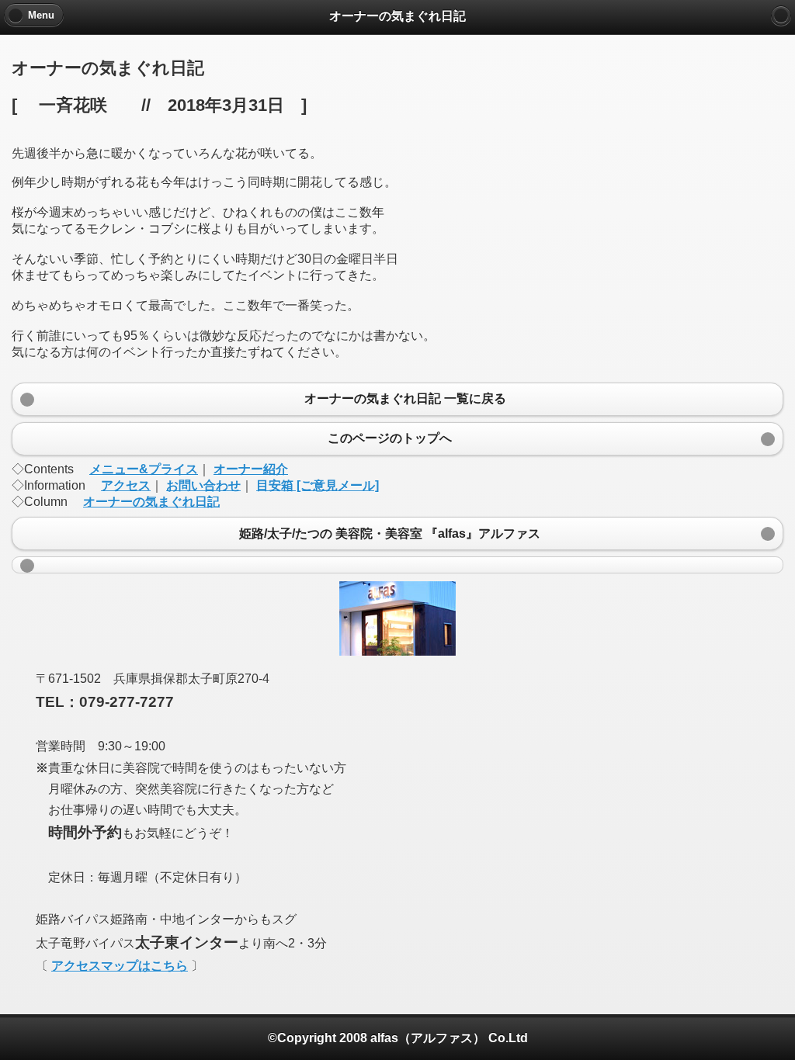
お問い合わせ (203, 485)
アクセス (126, 485)
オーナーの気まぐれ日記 (151, 501)
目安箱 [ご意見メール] (317, 485)
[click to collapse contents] (397, 564)
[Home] (781, 15)
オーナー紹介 (251, 469)
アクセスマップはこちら (119, 965)
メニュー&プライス (143, 469)
